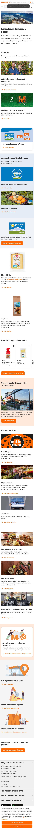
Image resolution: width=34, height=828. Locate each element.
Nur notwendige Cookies (17, 826)
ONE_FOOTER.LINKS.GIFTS (8, 774)
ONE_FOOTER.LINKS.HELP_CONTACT (11, 766)
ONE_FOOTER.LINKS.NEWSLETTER (10, 787)
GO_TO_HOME (4, 2)
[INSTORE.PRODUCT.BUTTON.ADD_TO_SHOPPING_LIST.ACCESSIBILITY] (14, 345)
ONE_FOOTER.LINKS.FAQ (8, 769)
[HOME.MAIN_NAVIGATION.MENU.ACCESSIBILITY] (2, 6)
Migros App (4, 784)
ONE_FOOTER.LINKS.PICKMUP (9, 771)
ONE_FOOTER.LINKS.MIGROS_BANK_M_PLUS (13, 776)
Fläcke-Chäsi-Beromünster (14, 280)
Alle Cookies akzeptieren (17, 822)
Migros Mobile (5, 781)
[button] (17, 763)
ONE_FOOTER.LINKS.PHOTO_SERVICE (11, 779)
